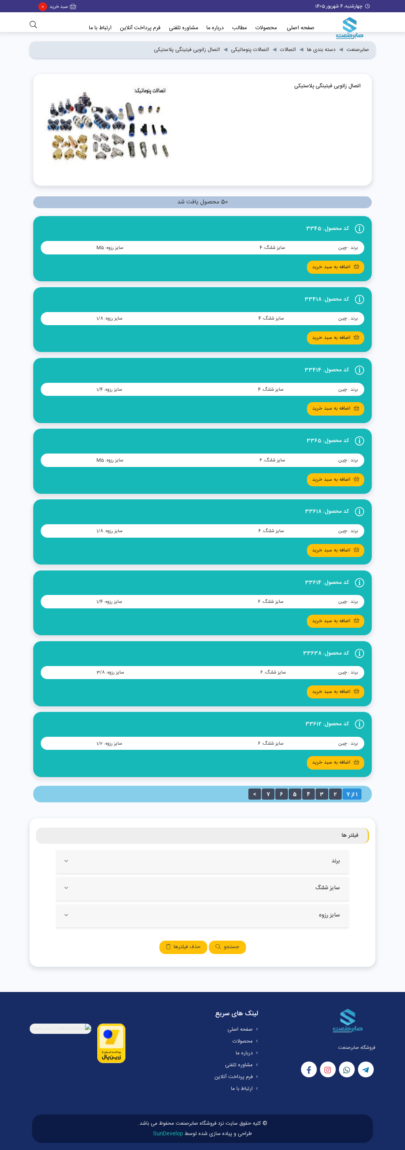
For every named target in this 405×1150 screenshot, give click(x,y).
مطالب (239, 28)
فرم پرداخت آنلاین (140, 28)
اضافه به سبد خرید (331, 267)
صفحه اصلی (300, 28)
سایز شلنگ (327, 888)
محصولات (266, 28)
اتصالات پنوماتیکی (250, 49)
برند (335, 861)
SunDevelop (168, 1133)
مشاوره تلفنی (183, 28)
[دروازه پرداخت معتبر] (111, 1043)
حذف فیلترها (187, 947)
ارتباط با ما (100, 28)
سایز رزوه (329, 915)
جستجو (231, 947)
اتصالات (288, 49)
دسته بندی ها (321, 49)
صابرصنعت (357, 49)
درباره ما (215, 28)
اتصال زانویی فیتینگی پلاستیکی (187, 49)
